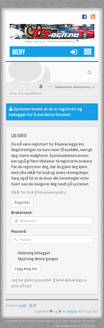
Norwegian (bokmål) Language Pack (32, 320)
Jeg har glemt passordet (31, 280)
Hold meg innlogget (34, 252)
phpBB (22, 306)
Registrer (22, 202)
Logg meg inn (26, 269)
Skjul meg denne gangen (38, 258)
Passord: (19, 231)
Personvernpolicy (51, 192)
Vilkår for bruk (22, 192)
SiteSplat (72, 311)
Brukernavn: (22, 212)
